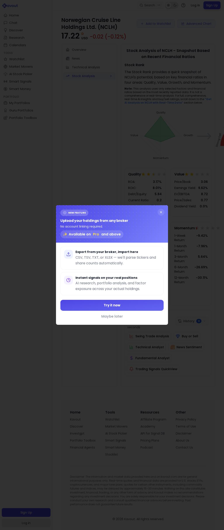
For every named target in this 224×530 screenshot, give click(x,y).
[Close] (161, 212)
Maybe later (112, 316)
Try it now (112, 305)
